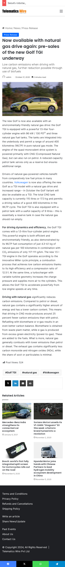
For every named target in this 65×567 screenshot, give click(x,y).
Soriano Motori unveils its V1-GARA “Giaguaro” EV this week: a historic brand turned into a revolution (48, 428)
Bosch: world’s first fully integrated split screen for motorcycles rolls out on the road (16, 465)
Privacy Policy (10, 498)
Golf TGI (11, 372)
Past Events (9, 529)
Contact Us (8, 539)
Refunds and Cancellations (17, 503)
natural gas (30, 372)
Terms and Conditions (14, 493)
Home (8, 28)
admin (8, 77)
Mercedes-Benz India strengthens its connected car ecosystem (14, 426)
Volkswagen (21, 182)
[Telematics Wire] (14, 11)
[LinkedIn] (15, 383)
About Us (7, 534)
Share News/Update (13, 521)
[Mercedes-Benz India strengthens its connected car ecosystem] (16, 411)
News (17, 28)
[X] (8, 383)
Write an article (11, 516)
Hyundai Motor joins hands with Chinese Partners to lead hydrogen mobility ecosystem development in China (48, 468)
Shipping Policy (11, 508)
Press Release (30, 28)
